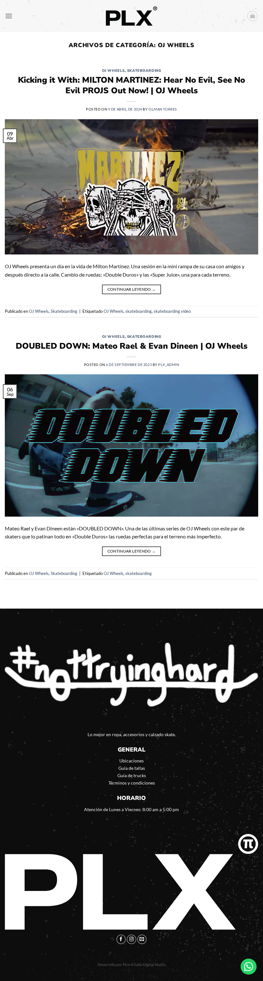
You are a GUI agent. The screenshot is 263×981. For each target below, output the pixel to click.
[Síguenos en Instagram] (131, 939)
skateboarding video (172, 311)
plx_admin (168, 364)
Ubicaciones (131, 760)
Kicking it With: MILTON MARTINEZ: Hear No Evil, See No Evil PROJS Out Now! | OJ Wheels (131, 85)
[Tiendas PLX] (131, 16)
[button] (9, 16)
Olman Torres (162, 109)
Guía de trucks (131, 775)
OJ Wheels (113, 70)
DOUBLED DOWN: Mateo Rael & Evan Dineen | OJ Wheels (132, 346)
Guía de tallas (131, 768)
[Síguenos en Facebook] (121, 939)
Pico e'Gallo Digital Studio (144, 964)
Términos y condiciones (131, 783)
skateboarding (138, 311)
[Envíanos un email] (142, 939)
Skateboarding (144, 70)
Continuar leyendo (131, 289)
